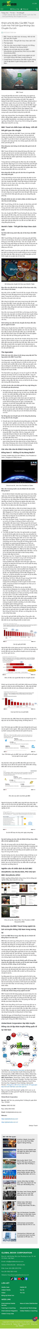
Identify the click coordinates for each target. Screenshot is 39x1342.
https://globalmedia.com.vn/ (9, 1122)
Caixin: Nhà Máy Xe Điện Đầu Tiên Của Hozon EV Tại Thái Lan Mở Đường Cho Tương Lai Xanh (26, 1182)
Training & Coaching (8, 1308)
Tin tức (22, 1293)
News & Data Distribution (29, 1303)
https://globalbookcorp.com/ (9, 1119)
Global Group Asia (7, 1313)
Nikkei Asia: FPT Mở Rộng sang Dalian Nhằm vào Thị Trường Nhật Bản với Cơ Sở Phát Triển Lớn (26, 1172)
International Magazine (9, 1311)
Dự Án (22, 1290)
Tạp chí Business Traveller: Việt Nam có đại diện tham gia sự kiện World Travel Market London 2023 (26, 1214)
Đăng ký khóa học (7, 1295)
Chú (8, 1084)
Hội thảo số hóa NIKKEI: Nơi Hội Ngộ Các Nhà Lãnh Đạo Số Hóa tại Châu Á (26, 1151)
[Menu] (2, 9)
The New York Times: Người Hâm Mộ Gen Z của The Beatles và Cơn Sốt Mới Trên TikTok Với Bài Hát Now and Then (26, 1193)
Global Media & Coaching (28, 1311)
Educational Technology (28, 1308)
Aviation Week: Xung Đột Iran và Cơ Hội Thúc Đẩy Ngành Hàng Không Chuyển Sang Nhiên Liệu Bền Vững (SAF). (26, 1141)
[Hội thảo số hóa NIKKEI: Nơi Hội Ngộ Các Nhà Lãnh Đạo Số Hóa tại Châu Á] (9, 1153)
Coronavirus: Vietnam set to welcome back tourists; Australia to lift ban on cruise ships (26, 1235)
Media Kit (23, 1287)
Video (3, 1293)
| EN (35, 3)
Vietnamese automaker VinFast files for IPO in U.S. (26, 1223)
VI (33, 3)
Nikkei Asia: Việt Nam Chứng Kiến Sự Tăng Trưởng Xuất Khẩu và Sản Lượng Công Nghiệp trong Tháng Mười (26, 1203)
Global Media (6, 1290)
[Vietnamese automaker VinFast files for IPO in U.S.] (9, 1226)
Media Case (5, 1287)
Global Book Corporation (17, 1070)
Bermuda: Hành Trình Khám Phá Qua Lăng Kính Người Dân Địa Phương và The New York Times (26, 1161)
